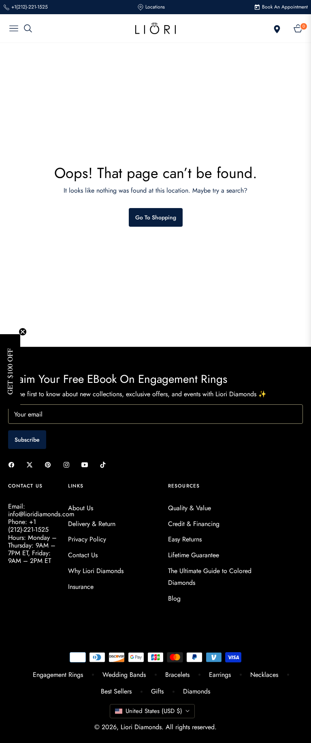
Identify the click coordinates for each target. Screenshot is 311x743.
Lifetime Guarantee (193, 555)
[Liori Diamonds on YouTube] (86, 464)
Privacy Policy (87, 539)
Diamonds (196, 691)
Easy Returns (185, 539)
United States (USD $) (154, 710)
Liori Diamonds (141, 727)
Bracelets (177, 674)
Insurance (81, 586)
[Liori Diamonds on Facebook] (13, 464)
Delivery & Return (91, 523)
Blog (174, 598)
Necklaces (264, 674)
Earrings (220, 674)
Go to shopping (155, 217)
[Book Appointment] (276, 28)
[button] (10, 371)
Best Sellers (116, 691)
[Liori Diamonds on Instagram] (68, 464)
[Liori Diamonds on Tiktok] (105, 464)
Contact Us (83, 555)
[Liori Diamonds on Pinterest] (50, 464)
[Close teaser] (23, 332)
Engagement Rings (58, 674)
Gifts (157, 691)
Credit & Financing (193, 523)
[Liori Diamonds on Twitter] (31, 464)
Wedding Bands (124, 674)
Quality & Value (189, 508)
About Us (80, 508)
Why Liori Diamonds (96, 571)
